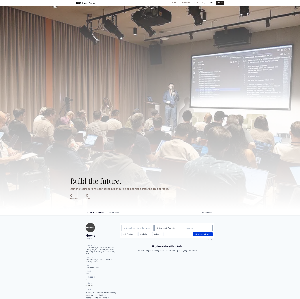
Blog (203, 3)
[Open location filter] (209, 228)
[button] (129, 234)
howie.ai (89, 239)
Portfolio (175, 3)
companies (96, 212)
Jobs (211, 3)
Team (195, 3)
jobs (113, 212)
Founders (186, 3)
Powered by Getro (208, 240)
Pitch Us (220, 3)
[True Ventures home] (86, 3)
